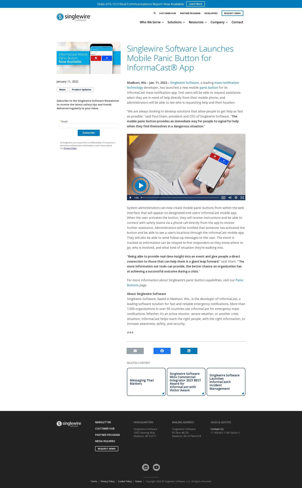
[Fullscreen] (242, 197)
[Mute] (229, 197)
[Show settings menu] (236, 197)
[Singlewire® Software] (85, 17)
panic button (209, 87)
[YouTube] (156, 467)
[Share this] (162, 351)
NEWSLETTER (103, 422)
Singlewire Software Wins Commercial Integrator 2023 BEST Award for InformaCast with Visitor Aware (185, 382)
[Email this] (135, 351)
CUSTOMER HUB (105, 428)
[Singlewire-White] (69, 424)
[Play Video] (130, 197)
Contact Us (217, 429)
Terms (93, 481)
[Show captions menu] (223, 197)
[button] (155, 13)
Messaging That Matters (142, 382)
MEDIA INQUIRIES (105, 441)
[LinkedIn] (145, 467)
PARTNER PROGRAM (107, 435)
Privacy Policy (108, 481)
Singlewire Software (184, 82)
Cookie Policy (125, 481)
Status (138, 481)
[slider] (180, 197)
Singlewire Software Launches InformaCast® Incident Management (224, 382)
